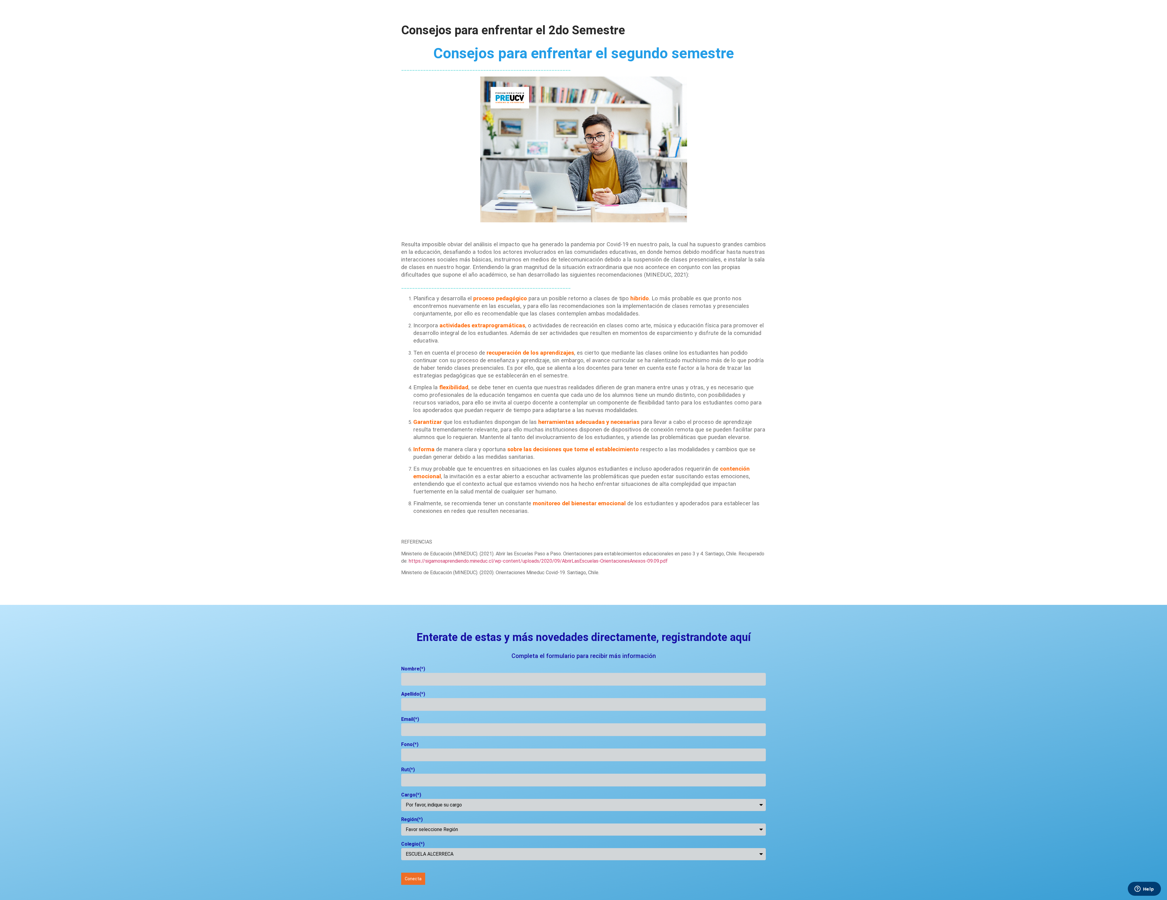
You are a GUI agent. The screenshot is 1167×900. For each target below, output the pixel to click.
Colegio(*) (413, 844)
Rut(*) (408, 769)
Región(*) (412, 819)
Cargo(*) (411, 795)
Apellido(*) (413, 694)
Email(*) (410, 719)
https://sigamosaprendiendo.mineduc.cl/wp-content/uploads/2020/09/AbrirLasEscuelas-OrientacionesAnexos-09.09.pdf (538, 561)
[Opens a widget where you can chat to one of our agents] (1144, 889)
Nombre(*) (413, 669)
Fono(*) (409, 744)
